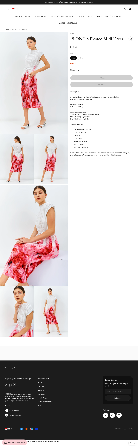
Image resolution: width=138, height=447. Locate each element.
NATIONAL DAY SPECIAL (61, 16)
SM (74, 58)
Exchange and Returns (45, 402)
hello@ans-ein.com (15, 415)
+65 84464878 (14, 410)
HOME (28, 16)
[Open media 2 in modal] (34, 83)
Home (8, 29)
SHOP (17, 16)
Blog (39, 405)
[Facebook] (105, 415)
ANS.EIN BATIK (93, 16)
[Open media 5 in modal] (34, 235)
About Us (41, 390)
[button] (8, 8)
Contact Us (41, 394)
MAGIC (79, 16)
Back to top (9, 368)
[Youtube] (112, 415)
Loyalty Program (43, 398)
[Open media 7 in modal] (51, 311)
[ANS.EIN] (69, 8)
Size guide (73, 70)
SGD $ (16, 9)
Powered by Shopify (127, 429)
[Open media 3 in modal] (17, 159)
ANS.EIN (118, 429)
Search (40, 383)
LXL (81, 58)
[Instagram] (119, 415)
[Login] (124, 8)
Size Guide (41, 387)
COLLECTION (40, 16)
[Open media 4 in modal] (51, 159)
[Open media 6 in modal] (17, 311)
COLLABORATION (113, 16)
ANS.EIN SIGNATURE (68, 23)
